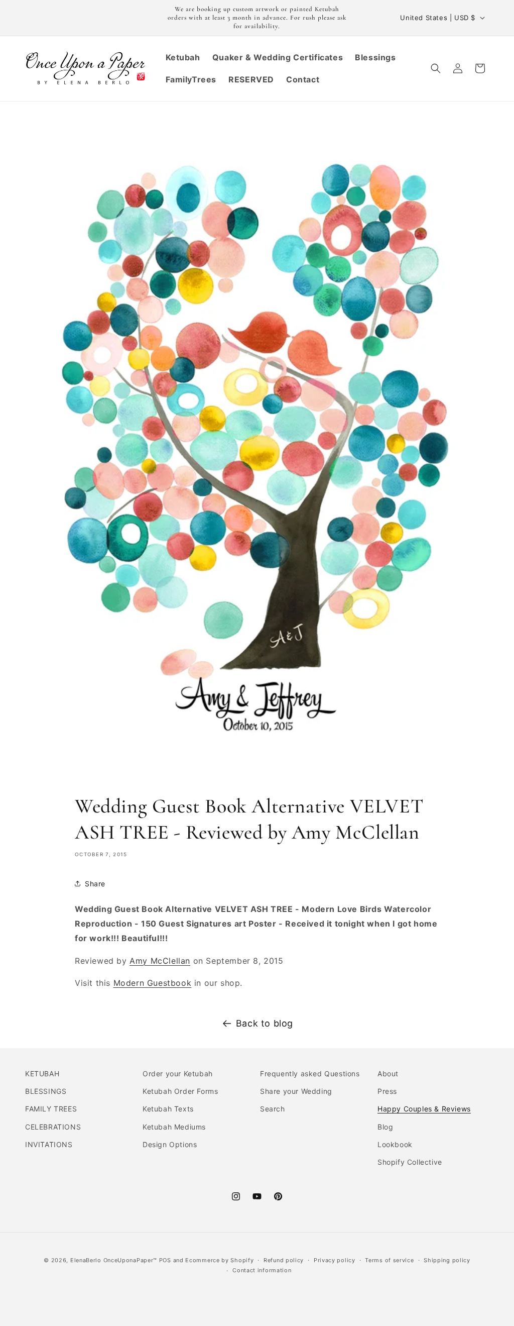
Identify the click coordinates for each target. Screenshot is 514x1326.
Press (387, 1091)
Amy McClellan (160, 961)
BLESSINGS (45, 1091)
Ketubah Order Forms (180, 1091)
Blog (385, 1127)
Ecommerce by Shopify (219, 1260)
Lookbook (395, 1144)
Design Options (170, 1144)
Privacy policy (334, 1260)
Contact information (261, 1270)
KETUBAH (42, 1073)
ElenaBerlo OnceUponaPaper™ (113, 1260)
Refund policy (284, 1260)
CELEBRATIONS (53, 1127)
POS (165, 1260)
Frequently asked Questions (310, 1073)
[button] (436, 68)
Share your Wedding (296, 1091)
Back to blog (264, 1023)
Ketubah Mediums (174, 1127)
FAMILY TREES (51, 1108)
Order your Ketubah (178, 1073)
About (388, 1073)
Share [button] (95, 883)
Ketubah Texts (168, 1108)
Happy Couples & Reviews (424, 1108)
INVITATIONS (49, 1144)
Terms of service (389, 1260)
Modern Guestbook (152, 983)
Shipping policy (447, 1260)
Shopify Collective (409, 1162)
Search (272, 1108)
